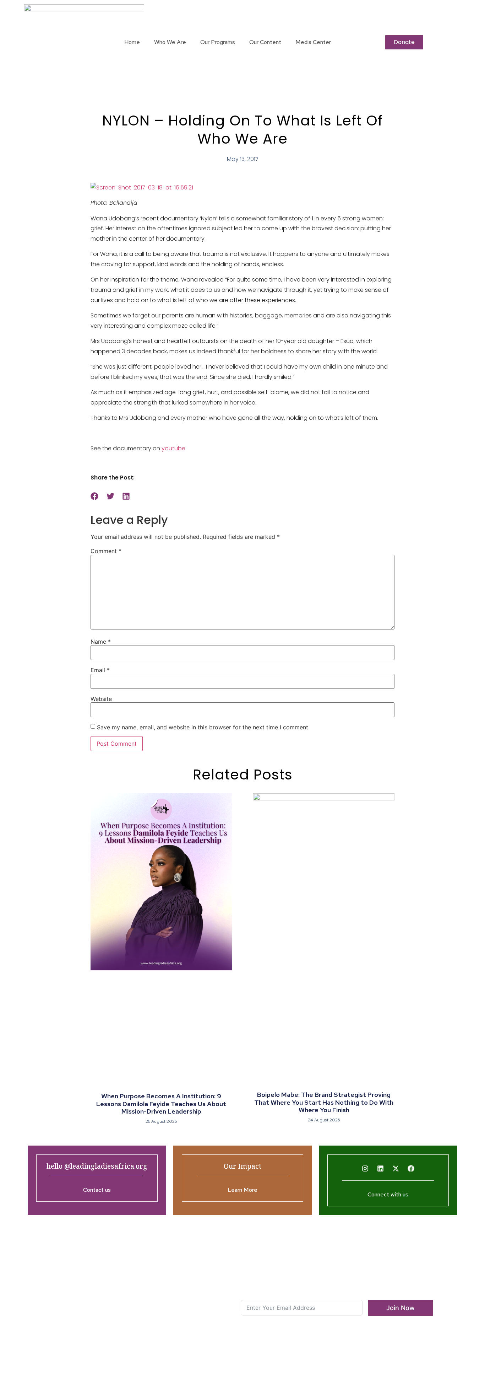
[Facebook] (411, 1168)
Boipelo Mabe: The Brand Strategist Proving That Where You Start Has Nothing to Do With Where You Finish (323, 1102)
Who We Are (170, 42)
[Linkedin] (380, 1168)
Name (101, 641)
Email (100, 670)
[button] (95, 496)
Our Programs (217, 42)
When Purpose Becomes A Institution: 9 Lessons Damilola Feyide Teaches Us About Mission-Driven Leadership (161, 1103)
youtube (173, 448)
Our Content (265, 42)
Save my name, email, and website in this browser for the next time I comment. (203, 727)
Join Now (400, 1308)
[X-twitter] (395, 1168)
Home (132, 42)
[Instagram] (365, 1168)
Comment (106, 551)
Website (101, 699)
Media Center (313, 42)
